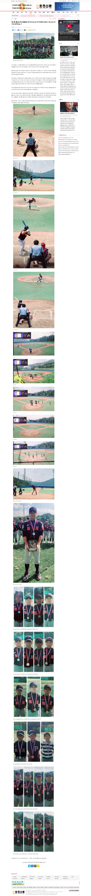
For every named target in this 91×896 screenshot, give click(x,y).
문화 (35, 12)
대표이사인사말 (20, 887)
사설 (39, 12)
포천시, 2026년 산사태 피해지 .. (47, 15)
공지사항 (14, 876)
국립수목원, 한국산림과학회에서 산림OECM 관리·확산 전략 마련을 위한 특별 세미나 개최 (75, 150)
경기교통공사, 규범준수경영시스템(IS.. (68, 79)
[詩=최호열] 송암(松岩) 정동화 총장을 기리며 (67, 152)
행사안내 (23, 878)
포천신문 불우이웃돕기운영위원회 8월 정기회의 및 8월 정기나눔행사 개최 (72, 147)
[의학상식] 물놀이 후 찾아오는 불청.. (67, 118)
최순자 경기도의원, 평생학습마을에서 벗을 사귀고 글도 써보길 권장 (71, 141)
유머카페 (39, 878)
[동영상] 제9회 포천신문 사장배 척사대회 (67, 39)
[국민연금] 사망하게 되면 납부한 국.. (67, 121)
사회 (26, 12)
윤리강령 (34, 887)
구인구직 (48, 878)
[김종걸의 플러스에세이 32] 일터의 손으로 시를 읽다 (68, 139)
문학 (48, 12)
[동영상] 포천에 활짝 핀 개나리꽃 (65, 37)
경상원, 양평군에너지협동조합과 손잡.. (68, 86)
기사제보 (38, 887)
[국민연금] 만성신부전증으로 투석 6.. (67, 130)
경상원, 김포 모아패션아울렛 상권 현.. (67, 94)
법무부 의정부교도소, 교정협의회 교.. (67, 82)
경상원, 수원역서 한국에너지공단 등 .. (67, 91)
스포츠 (30, 12)
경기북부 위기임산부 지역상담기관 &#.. (68, 87)
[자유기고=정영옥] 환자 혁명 (64, 145)
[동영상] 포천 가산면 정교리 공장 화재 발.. (69, 33)
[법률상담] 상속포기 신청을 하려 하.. (67, 125)
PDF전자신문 (65, 878)
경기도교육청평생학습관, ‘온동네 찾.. (67, 72)
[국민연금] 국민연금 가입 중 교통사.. (67, 128)
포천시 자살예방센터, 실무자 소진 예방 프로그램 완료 (69, 148)
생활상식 (53, 12)
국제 (76, 12)
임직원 (24, 887)
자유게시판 (15, 878)
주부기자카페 (32, 876)
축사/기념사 (57, 876)
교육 (22, 12)
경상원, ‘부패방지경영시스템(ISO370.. (67, 67)
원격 (79, 1)
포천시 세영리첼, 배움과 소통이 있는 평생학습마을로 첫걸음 (70, 143)
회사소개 (14, 887)
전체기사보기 (74, 1)
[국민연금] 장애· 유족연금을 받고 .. (67, 123)
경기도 (58, 12)
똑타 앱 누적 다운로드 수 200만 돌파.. (67, 63)
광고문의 (46, 887)
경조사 (73, 876)
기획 (63, 12)
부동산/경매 (65, 876)
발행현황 (30, 887)
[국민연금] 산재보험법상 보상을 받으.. (68, 126)
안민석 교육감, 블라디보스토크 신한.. (67, 77)
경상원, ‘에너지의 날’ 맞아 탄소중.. (67, 57)
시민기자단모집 (70, 887)
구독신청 (61, 887)
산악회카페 (48, 876)
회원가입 (64, 1)
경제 (18, 12)
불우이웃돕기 (76, 887)
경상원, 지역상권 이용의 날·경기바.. (67, 89)
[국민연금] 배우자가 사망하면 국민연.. (68, 120)
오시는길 (65, 887)
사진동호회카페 (24, 876)
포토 (67, 12)
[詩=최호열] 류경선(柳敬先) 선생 (65, 154)
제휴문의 (42, 887)
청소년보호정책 (56, 887)
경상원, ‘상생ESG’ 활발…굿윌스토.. (67, 84)
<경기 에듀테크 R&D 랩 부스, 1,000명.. (67, 81)
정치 (13, 12)
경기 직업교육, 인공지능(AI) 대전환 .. (67, 69)
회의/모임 (56, 878)
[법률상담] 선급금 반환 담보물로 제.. (67, 113)
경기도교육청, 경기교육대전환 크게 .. (67, 70)
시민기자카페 (40, 876)
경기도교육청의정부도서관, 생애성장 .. (68, 74)
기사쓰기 (69, 1)
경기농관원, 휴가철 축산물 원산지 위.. (67, 93)
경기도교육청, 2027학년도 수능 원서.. (67, 75)
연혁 (27, 887)
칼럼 (44, 12)
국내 (72, 12)
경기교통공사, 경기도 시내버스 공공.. (67, 62)
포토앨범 (31, 878)
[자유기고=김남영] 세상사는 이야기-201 (66, 137)
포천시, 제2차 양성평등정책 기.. (28, 15)
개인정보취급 (50, 887)
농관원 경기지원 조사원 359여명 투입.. (68, 65)
